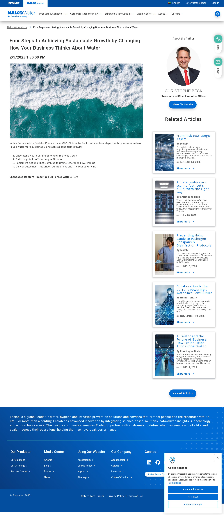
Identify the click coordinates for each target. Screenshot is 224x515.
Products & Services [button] (50, 13)
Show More (183, 168)
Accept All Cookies (193, 489)
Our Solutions (18, 459)
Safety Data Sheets (196, 3)
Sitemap (82, 477)
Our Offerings (18, 465)
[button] (66, 14)
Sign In (215, 3)
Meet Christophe (182, 104)
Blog (46, 465)
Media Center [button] (144, 13)
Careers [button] (176, 13)
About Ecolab (118, 459)
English (176, 3)
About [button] (161, 13)
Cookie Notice (175, 483)
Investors (116, 471)
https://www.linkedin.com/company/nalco (149, 462)
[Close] (217, 457)
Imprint (81, 471)
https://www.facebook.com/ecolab (158, 462)
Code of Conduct (120, 477)
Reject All (193, 497)
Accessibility (84, 459)
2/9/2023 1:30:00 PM (28, 57)
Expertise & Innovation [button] (117, 13)
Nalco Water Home (17, 27)
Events (47, 471)
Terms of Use (135, 496)
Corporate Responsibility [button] (84, 13)
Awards (48, 459)
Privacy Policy (116, 496)
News (47, 477)
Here (75, 177)
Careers (115, 465)
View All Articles (183, 393)
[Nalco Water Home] (21, 15)
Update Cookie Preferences (160, 474)
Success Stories (19, 471)
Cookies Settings (193, 504)
